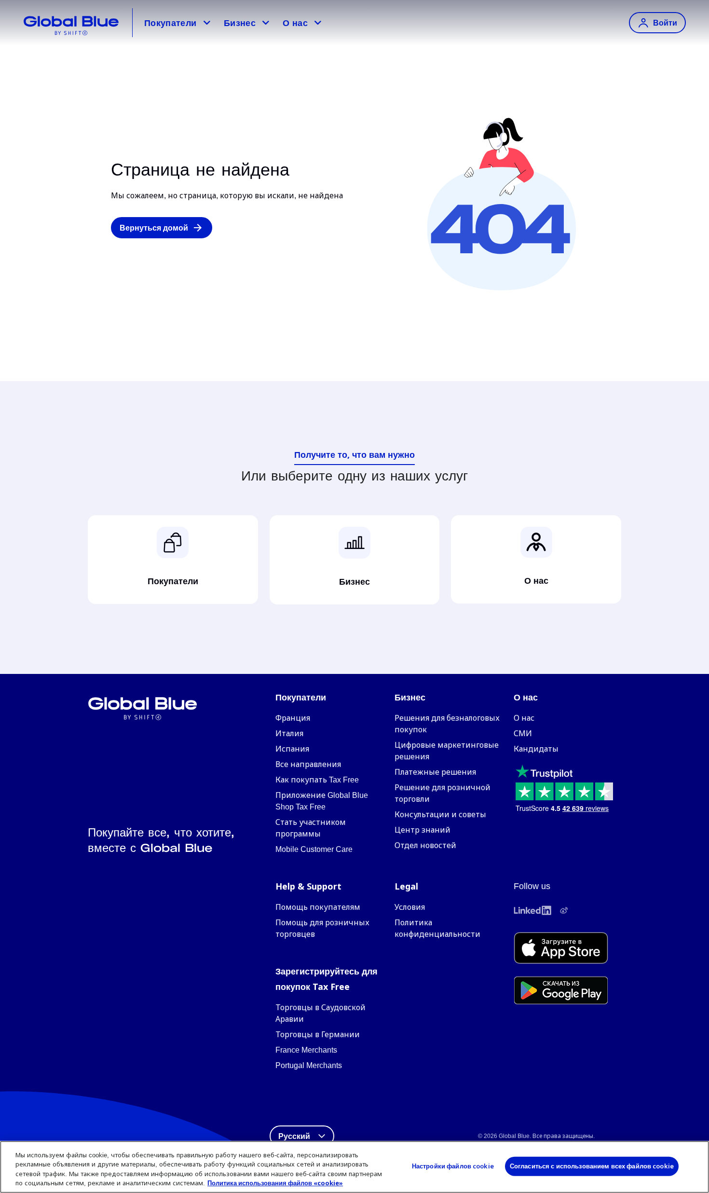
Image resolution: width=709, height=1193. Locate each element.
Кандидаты (536, 749)
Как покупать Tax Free (317, 780)
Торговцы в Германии (317, 1034)
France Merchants (306, 1050)
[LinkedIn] (532, 910)
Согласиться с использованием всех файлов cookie (592, 1166)
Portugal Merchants (308, 1065)
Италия (289, 733)
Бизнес (240, 22)
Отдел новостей (425, 845)
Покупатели (170, 22)
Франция (292, 718)
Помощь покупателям (317, 907)
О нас (295, 22)
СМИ (523, 733)
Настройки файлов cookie (453, 1166)
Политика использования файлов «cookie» (275, 1183)
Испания (292, 749)
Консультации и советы (440, 814)
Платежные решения (435, 772)
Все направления (308, 764)
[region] (354, 1167)
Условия (410, 907)
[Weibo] (564, 910)
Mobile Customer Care (314, 849)
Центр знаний (422, 830)
